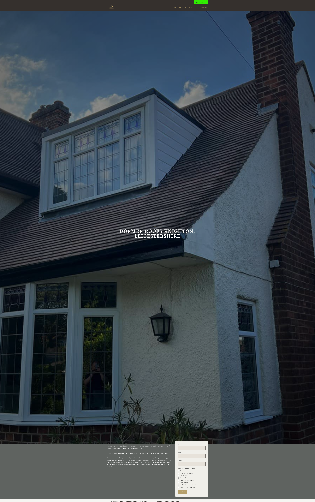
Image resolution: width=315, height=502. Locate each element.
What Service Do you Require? (187, 468)
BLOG (198, 7)
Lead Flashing (184, 482)
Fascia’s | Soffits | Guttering (188, 487)
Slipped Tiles (183, 475)
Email (180, 453)
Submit (183, 492)
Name (180, 445)
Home (175, 7)
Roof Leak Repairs (185, 471)
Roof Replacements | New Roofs (189, 485)
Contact (204, 7)
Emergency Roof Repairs (187, 480)
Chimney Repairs (184, 478)
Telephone (181, 460)
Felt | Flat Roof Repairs (186, 473)
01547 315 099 (201, 2)
